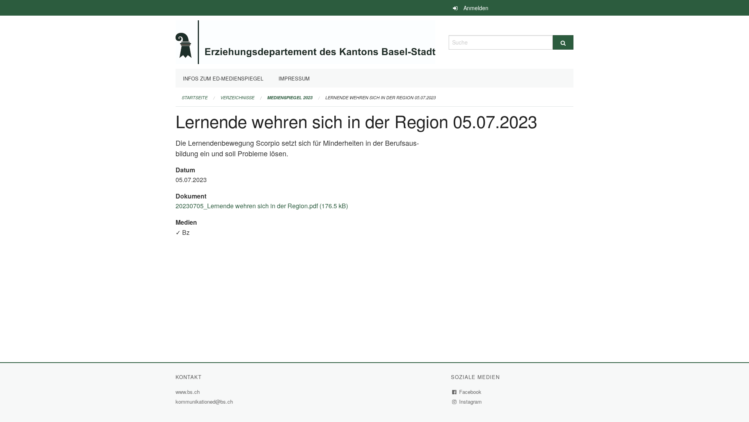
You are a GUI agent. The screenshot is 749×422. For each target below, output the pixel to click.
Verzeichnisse (237, 97)
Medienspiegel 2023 (289, 97)
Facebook (470, 391)
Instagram (471, 401)
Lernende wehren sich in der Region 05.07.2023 (380, 97)
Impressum (294, 78)
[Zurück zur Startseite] (305, 41)
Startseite (195, 97)
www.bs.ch (189, 391)
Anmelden (475, 8)
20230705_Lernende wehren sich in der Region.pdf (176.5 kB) (262, 205)
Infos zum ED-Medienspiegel (223, 78)
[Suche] (563, 42)
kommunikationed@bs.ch (204, 401)
